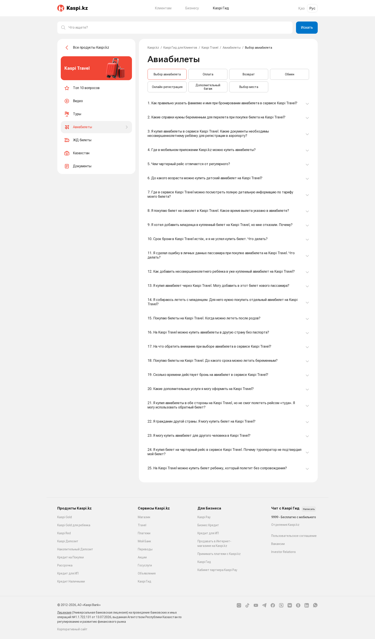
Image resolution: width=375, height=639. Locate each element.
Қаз (301, 8)
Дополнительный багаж (208, 86)
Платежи (144, 533)
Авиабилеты (232, 47)
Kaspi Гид (144, 581)
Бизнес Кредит (208, 525)
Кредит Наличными (71, 581)
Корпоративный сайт (72, 629)
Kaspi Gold (64, 517)
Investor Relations (283, 552)
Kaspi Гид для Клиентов (180, 47)
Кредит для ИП (68, 573)
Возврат (249, 74)
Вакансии (278, 544)
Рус (312, 8)
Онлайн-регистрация (167, 87)
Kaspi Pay (204, 517)
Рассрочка (64, 565)
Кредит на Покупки (70, 557)
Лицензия (64, 612)
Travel (142, 525)
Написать (309, 509)
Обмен (289, 74)
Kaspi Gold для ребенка (73, 525)
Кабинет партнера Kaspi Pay (217, 570)
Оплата (208, 74)
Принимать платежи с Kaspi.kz (219, 554)
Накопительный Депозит (75, 549)
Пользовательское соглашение (294, 536)
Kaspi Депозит (67, 541)
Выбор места (248, 87)
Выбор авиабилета (167, 74)
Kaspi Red (64, 533)
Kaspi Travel (210, 47)
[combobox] (179, 27)
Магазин (144, 517)
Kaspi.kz (153, 47)
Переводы (145, 549)
